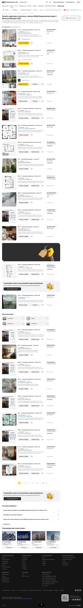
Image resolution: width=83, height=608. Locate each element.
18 (42, 483)
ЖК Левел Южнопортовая (23, 53)
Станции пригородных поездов (68, 557)
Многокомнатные (6, 581)
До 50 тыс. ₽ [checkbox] (16, 254)
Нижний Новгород (6, 566)
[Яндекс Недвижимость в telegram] (80, 590)
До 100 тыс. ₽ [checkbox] (8, 257)
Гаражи (43, 561)
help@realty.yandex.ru (27, 598)
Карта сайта (62, 590)
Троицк (23, 563)
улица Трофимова (25, 230)
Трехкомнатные (5, 574)
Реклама (13, 590)
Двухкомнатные (5, 579)
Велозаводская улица (25, 450)
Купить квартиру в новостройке (49, 579)
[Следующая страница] (46, 483)
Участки (44, 565)
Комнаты (44, 563)
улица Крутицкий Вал (25, 162)
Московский (24, 559)
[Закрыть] (80, 9)
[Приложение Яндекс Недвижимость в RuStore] (80, 599)
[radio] (22, 483)
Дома (43, 557)
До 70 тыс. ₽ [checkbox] (25, 254)
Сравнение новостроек (67, 559)
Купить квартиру (45, 574)
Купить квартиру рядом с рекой (49, 578)
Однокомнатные (5, 578)
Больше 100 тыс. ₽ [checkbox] (18, 257)
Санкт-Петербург (5, 559)
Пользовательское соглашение (34, 590)
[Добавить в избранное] (31, 43)
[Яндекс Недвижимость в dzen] (78, 590)
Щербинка (24, 566)
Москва (19, 33)
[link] (78, 2)
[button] (50, 2)
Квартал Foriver (21, 111)
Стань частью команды (22, 590)
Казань (3, 565)
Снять (23, 574)
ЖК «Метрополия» (21, 94)
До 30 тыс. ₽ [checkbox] (8, 254)
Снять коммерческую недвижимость (50, 581)
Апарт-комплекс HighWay (23, 128)
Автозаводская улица (25, 33)
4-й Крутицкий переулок (26, 196)
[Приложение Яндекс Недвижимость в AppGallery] (77, 599)
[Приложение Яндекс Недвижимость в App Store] (73, 599)
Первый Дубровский (22, 145)
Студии (3, 576)
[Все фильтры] (3, 10)
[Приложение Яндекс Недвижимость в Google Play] (75, 599)
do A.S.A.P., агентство (26, 59)
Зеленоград (24, 557)
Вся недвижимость (6, 590)
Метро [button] (67, 10)
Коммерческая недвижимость (48, 559)
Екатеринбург (5, 563)
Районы (63, 561)
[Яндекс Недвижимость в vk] (76, 590)
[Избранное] (47, 2)
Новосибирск (5, 561)
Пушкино (24, 565)
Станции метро (65, 563)
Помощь (56, 590)
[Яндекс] (78, 605)
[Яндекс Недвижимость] (10, 2)
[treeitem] (5, 6)
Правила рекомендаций (48, 590)
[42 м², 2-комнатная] (10, 352)
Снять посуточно (25, 576)
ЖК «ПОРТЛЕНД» (21, 298)
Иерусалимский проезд (26, 348)
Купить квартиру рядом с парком (49, 576)
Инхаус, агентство (26, 80)
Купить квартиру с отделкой (48, 583)
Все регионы (65, 565)
